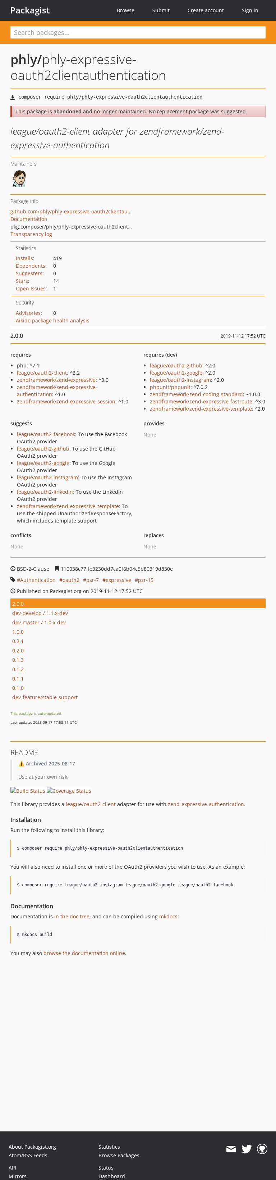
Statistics (109, 1146)
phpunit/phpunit (170, 387)
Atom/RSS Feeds (28, 1155)
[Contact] (231, 1149)
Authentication (38, 580)
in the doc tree (71, 916)
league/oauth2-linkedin (45, 491)
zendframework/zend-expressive (56, 379)
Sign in (250, 10)
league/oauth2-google (176, 372)
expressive (118, 580)
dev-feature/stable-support (45, 697)
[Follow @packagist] (247, 1149)
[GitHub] (262, 1149)
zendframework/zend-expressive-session (66, 401)
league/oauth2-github (176, 365)
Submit (161, 10)
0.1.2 (18, 669)
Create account (206, 10)
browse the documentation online (84, 953)
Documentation (28, 219)
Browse (125, 10)
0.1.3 (18, 659)
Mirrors (18, 1176)
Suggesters (29, 273)
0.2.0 (18, 650)
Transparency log (31, 234)
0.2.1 (18, 641)
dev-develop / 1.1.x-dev (40, 613)
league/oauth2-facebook (46, 434)
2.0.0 (18, 603)
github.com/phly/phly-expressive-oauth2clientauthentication (83, 211)
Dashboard (111, 1176)
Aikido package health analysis (52, 320)
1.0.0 (18, 631)
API (12, 1167)
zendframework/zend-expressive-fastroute (201, 401)
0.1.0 (18, 687)
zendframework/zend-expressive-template (201, 408)
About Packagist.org (32, 1146)
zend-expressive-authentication (206, 804)
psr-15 (145, 580)
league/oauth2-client (42, 372)
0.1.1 (18, 678)
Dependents (30, 265)
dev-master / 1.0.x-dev (39, 622)
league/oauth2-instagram (180, 379)
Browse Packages (118, 1155)
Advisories (28, 312)
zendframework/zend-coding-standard (196, 394)
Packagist (30, 10)
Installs (24, 258)
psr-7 (92, 580)
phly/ (26, 59)
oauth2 (71, 580)
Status (106, 1167)
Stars (22, 280)
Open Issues (31, 288)
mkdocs (168, 916)
